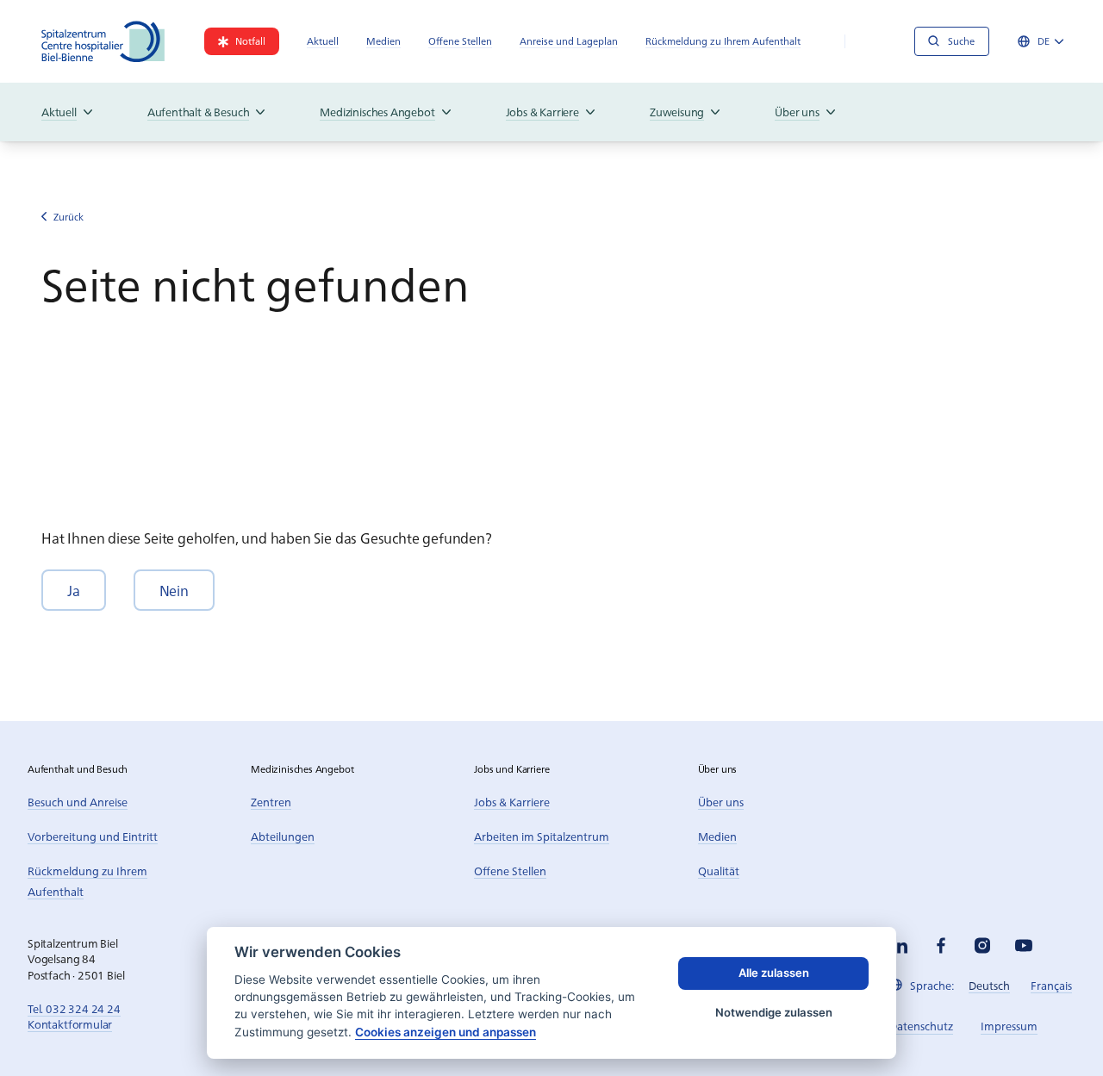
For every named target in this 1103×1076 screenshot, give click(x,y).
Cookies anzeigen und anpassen (445, 1032)
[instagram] (982, 945)
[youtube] (1023, 945)
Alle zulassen (773, 973)
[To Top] (1054, 1027)
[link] (241, 41)
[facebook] (941, 945)
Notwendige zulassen (773, 1012)
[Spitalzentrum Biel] (103, 41)
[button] (73, 590)
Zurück (68, 216)
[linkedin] (899, 945)
